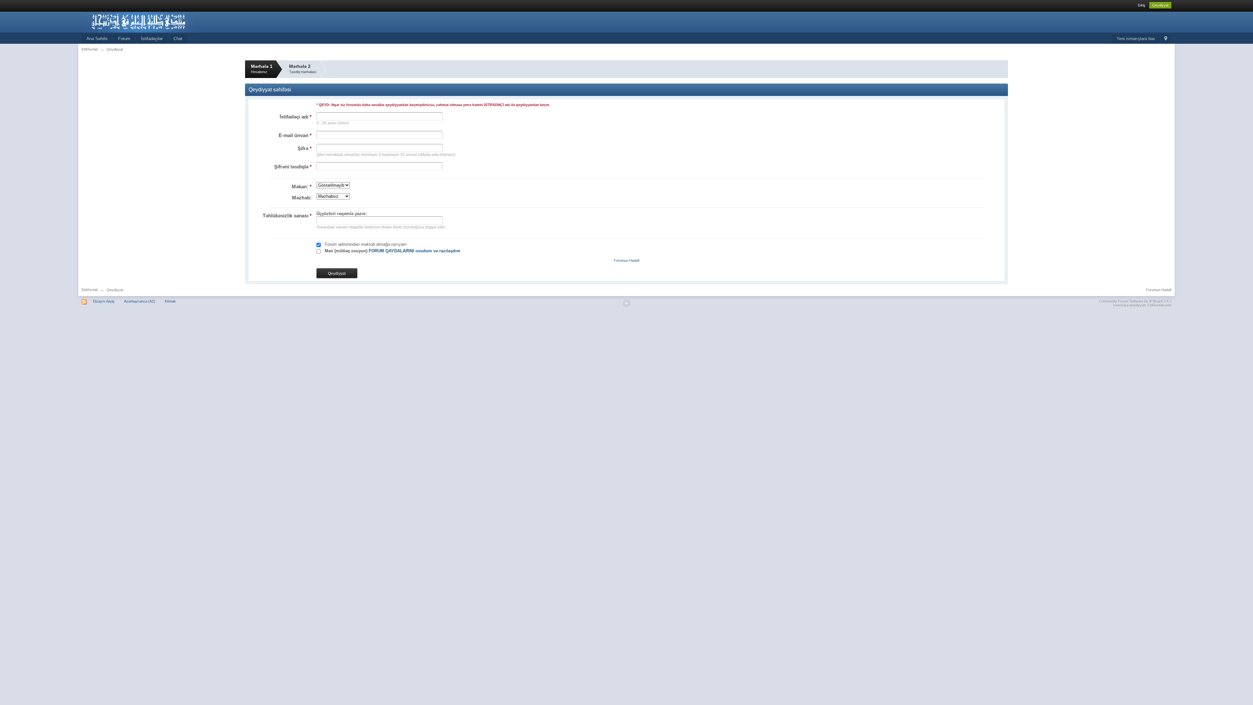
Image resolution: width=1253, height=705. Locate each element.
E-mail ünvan (295, 135)
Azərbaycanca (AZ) (139, 301)
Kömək (170, 301)
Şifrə (305, 148)
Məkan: (302, 186)
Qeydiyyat (1160, 5)
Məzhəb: (302, 197)
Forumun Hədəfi (626, 260)
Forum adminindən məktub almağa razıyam (366, 244)
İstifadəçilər (152, 38)
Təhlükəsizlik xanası (287, 215)
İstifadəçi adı (296, 116)
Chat (178, 38)
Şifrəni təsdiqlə (293, 166)
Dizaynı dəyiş (104, 301)
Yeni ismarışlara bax (1136, 38)
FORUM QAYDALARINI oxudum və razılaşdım (414, 250)
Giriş (1141, 5)
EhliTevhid (90, 290)
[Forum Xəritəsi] (1165, 39)
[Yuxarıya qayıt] (626, 303)
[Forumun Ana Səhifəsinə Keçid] (140, 21)
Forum (124, 38)
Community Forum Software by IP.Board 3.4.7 (1135, 301)
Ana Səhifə (96, 38)
